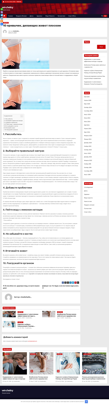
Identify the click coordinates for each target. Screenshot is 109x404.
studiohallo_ (16, 31)
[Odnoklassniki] (1, 21)
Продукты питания (21, 16)
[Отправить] (1, 24)
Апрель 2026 (87, 100)
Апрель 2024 (87, 128)
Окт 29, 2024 (87, 381)
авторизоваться (32, 341)
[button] (102, 16)
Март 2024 (87, 132)
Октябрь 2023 (88, 150)
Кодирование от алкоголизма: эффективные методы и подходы (28, 316)
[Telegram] (1, 15)
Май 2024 (87, 125)
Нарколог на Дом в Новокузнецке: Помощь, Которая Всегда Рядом (26, 326)
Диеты (31, 16)
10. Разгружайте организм (11, 129)
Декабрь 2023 (88, 143)
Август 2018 (87, 174)
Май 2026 (86, 97)
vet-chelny (7, 7)
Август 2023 (87, 153)
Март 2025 (87, 104)
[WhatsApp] (1, 9)
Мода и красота (50, 16)
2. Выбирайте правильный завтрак (14, 120)
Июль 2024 (87, 118)
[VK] (1, 18)
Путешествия (61, 16)
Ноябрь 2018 (87, 164)
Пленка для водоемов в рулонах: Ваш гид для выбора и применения (93, 378)
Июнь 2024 (87, 121)
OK (86, 401)
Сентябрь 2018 (88, 171)
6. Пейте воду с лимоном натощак (13, 124)
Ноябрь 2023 (87, 146)
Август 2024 (87, 114)
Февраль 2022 (88, 160)
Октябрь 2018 (87, 167)
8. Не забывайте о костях (11, 126)
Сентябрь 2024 (88, 111)
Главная (10, 16)
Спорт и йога (72, 16)
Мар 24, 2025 (21, 318)
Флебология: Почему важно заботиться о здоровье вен (66, 315)
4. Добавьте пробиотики (11, 122)
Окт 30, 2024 (21, 328)
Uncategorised (88, 187)
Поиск (87, 42)
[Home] (4, 16)
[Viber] (1, 12)
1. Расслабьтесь (9, 119)
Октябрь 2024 (88, 107)
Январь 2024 (87, 139)
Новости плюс (88, 201)
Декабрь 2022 (88, 157)
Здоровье (39, 16)
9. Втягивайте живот (10, 128)
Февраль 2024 (88, 136)
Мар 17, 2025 (60, 318)
